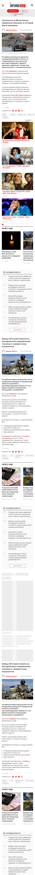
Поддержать (13, 11)
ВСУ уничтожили (22, 95)
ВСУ (12, 455)
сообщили (12, 71)
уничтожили (29, 455)
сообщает (12, 864)
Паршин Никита (11, 30)
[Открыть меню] (3, 5)
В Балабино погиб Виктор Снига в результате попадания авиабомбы (11, 255)
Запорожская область (19, 456)
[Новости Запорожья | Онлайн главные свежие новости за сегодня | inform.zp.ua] (18, 5)
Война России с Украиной (5, 116)
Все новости (18, 330)
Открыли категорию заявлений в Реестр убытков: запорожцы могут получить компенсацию (10, 492)
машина (13, 114)
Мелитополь (22, 114)
